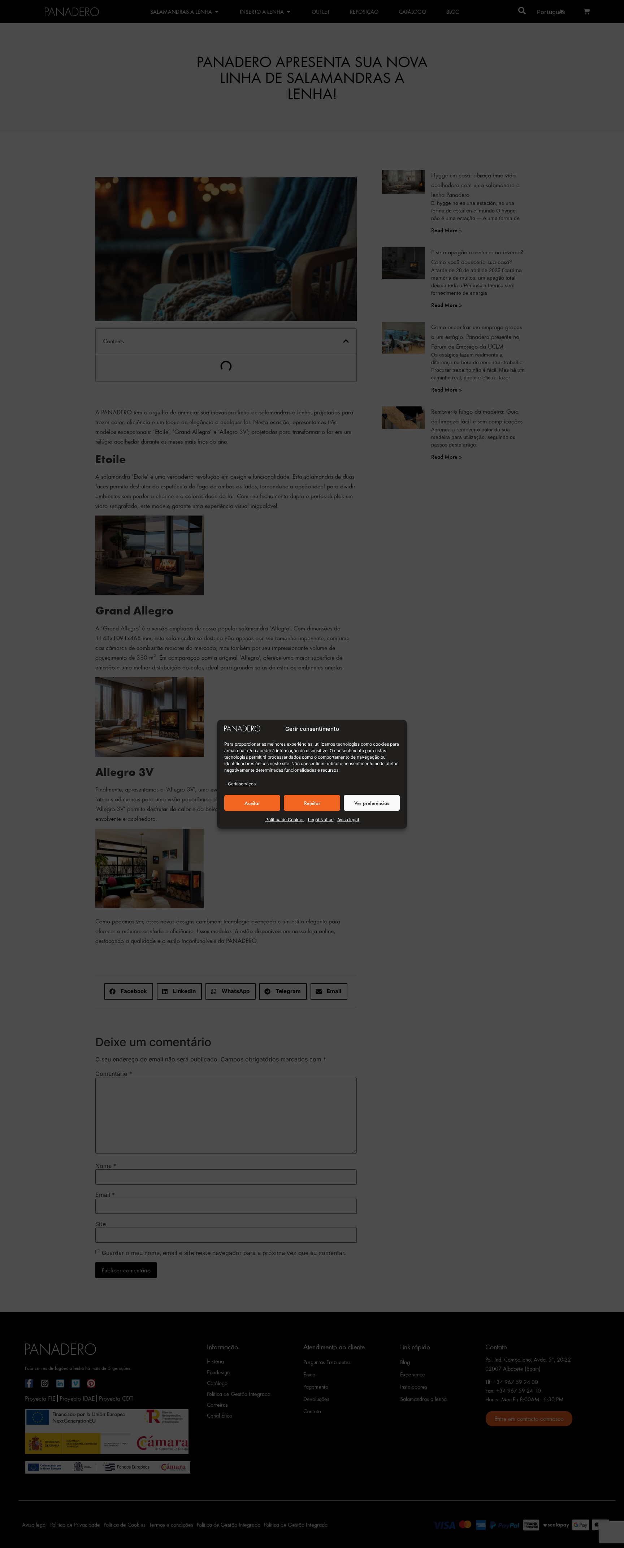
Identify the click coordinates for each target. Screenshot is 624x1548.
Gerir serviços (242, 783)
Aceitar (252, 802)
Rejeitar (312, 802)
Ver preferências (371, 802)
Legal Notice (321, 819)
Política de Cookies (284, 819)
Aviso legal (348, 819)
